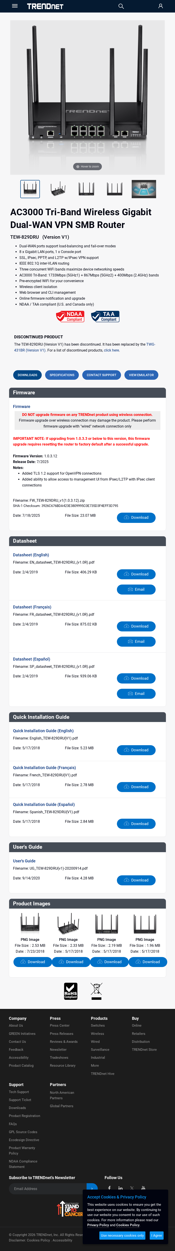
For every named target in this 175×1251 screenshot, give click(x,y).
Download (139, 517)
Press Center (59, 1025)
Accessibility (18, 1058)
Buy (135, 1018)
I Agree (156, 1235)
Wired (95, 1042)
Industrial (98, 1058)
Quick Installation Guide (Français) (44, 767)
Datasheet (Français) (32, 607)
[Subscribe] (92, 1188)
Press (55, 1018)
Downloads (17, 1108)
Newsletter (58, 1050)
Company (17, 1018)
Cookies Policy (39, 1240)
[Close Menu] (14, 6)
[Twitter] (131, 1188)
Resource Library (62, 1066)
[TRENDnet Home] (45, 6)
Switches (98, 1025)
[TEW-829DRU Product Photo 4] (86, 189)
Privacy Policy (98, 1225)
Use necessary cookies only (122, 1235)
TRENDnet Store (144, 1050)
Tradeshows (59, 1058)
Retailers (138, 1034)
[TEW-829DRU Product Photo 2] (30, 189)
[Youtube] (143, 1188)
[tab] (27, 375)
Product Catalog (21, 1066)
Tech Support (19, 1092)
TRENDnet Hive (102, 1074)
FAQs (13, 1124)
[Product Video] (144, 189)
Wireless (97, 1034)
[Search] (121, 6)
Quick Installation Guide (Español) (44, 804)
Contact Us (17, 1042)
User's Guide (24, 860)
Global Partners (61, 1106)
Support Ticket (20, 1100)
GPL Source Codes (23, 1132)
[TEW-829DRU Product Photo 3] (58, 189)
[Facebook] (109, 1188)
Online (137, 1025)
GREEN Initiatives (22, 1034)
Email (139, 589)
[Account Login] (160, 6)
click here (111, 350)
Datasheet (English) (31, 554)
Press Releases (61, 1034)
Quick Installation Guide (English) (43, 730)
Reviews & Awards (64, 1042)
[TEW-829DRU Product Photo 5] (114, 189)
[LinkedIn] (120, 1188)
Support (16, 1084)
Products (99, 1018)
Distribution (141, 1042)
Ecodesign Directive (24, 1140)
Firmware (21, 406)
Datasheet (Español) (31, 659)
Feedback (16, 1050)
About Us (16, 1025)
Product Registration (24, 1116)
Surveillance (100, 1050)
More (95, 1066)
